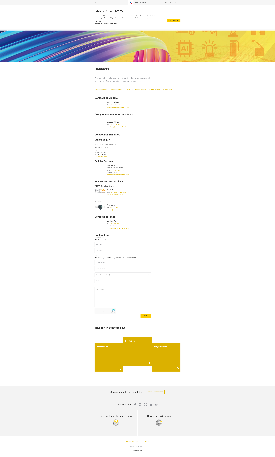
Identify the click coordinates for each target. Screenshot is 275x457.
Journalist (118, 257)
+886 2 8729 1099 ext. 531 (117, 170)
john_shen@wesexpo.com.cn (114, 210)
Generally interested (131, 257)
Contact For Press (155, 89)
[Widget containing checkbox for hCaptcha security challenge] (105, 311)
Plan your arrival (159, 430)
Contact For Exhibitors (140, 89)
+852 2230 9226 (115, 224)
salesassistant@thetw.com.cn (115, 194)
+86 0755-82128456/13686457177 (120, 192)
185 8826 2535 (114, 207)
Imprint (132, 446)
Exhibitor (108, 257)
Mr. (105, 239)
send (145, 316)
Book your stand (173, 20)
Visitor (99, 257)
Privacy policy (139, 446)
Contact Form (168, 89)
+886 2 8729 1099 (115, 105)
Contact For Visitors (101, 89)
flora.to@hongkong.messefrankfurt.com (118, 228)
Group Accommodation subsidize (120, 89)
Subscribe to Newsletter (155, 392)
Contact (116, 430)
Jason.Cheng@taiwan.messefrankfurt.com (118, 107)
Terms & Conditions (131, 441)
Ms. (99, 239)
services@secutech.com (101, 156)
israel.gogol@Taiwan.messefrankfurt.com (118, 174)
